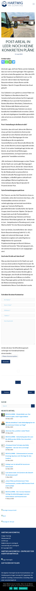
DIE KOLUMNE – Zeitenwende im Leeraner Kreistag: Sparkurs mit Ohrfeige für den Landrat (19, 456)
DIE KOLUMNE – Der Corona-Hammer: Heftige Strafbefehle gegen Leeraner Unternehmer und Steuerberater (18, 494)
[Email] (10, 62)
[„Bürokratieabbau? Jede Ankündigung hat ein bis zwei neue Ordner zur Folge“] (3, 423)
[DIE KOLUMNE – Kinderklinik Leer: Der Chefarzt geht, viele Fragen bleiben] (3, 415)
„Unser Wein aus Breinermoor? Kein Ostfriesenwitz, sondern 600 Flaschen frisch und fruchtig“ (20, 483)
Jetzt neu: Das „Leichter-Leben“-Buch (17, 431)
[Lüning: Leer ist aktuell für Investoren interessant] (3, 465)
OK (11, 588)
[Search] (33, 405)
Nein (15, 588)
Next (30, 392)
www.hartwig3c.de (10, 580)
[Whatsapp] (6, 62)
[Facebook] (3, 62)
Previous (6, 392)
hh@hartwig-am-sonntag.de (9, 543)
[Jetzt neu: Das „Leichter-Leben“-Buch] (3, 431)
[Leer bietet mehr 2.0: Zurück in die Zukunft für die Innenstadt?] (3, 473)
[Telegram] (13, 62)
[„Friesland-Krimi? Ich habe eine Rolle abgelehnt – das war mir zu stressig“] (3, 446)
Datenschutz (23, 588)
